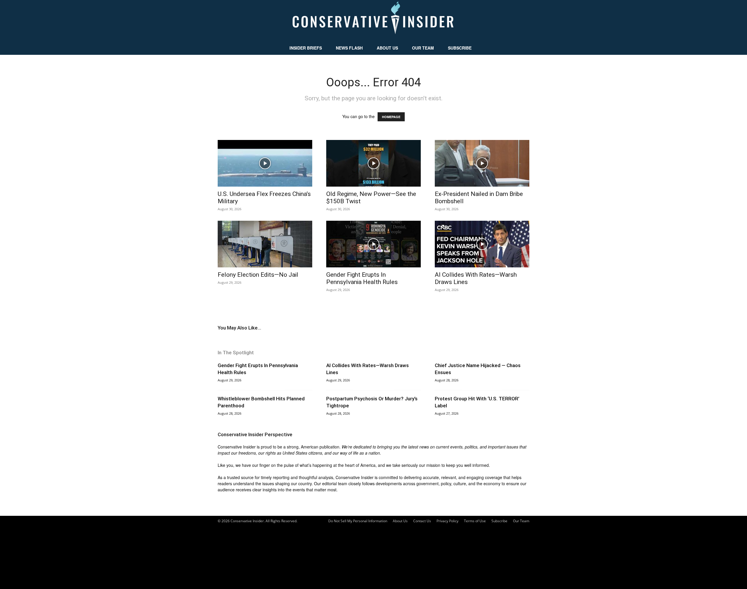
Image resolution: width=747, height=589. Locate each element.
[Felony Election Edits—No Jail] (265, 244)
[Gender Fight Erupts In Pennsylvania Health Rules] (373, 244)
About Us (387, 48)
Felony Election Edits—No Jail (258, 274)
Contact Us (422, 520)
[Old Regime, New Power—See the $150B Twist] (373, 163)
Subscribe (460, 48)
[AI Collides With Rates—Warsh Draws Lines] (482, 244)
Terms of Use (475, 520)
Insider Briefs (305, 48)
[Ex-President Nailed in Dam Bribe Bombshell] (482, 163)
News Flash (349, 48)
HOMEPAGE (391, 117)
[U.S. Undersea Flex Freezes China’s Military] (265, 163)
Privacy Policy (447, 520)
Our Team (423, 48)
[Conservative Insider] (373, 20)
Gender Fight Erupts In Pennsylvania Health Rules (362, 278)
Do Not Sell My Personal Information (357, 520)
